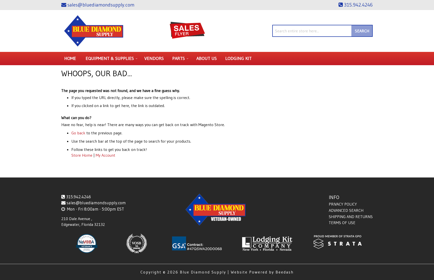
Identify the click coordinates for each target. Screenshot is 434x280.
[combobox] (322, 31)
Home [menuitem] (70, 58)
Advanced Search (346, 210)
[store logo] (94, 31)
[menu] (217, 58)
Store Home (81, 155)
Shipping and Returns (351, 216)
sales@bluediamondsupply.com (96, 202)
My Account (105, 155)
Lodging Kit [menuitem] (238, 58)
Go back (78, 132)
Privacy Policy (343, 204)
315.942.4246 (78, 196)
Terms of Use (342, 222)
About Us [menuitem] (206, 58)
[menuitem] (111, 58)
